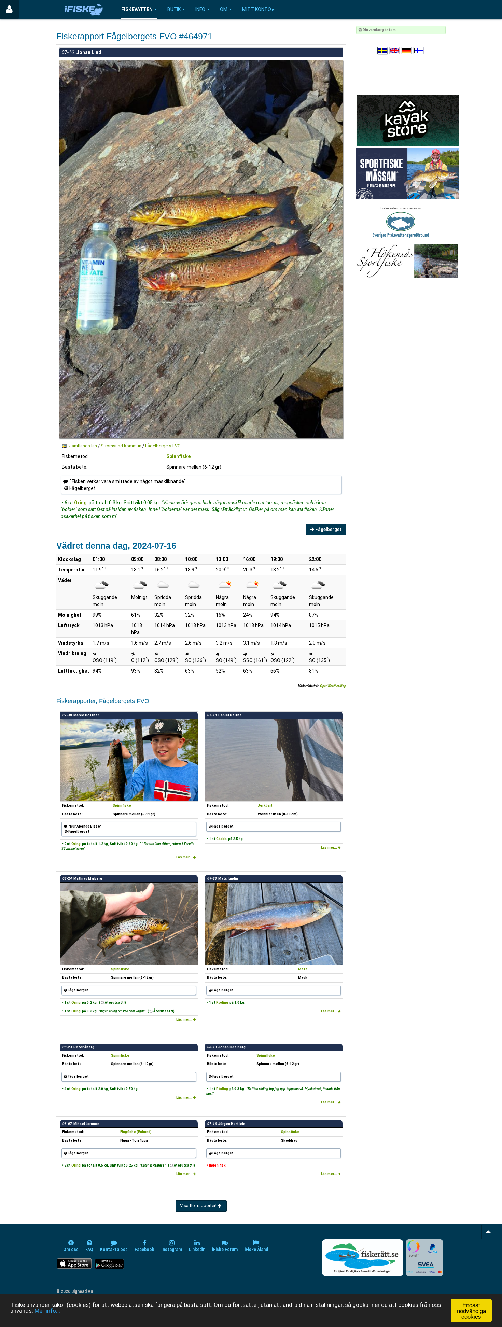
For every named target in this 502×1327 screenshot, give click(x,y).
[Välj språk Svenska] (383, 51)
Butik (174, 9)
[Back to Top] (488, 1232)
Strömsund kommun (121, 445)
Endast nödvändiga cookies (471, 1310)
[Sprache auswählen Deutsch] (407, 51)
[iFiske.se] (83, 9)
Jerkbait (265, 805)
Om (223, 9)
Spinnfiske (178, 456)
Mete (303, 969)
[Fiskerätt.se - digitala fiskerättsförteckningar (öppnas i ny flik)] (362, 1257)
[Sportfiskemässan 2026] (407, 173)
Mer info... (47, 1310)
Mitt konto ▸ (258, 9)
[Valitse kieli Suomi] (419, 51)
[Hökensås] (407, 261)
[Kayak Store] (407, 120)
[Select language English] (395, 51)
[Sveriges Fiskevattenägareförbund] (400, 221)
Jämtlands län (83, 445)
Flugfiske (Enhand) (136, 1132)
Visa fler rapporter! (199, 1205)
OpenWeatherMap (333, 686)
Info (200, 9)
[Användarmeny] (9, 9)
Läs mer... (184, 857)
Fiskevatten (137, 9)
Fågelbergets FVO (163, 445)
